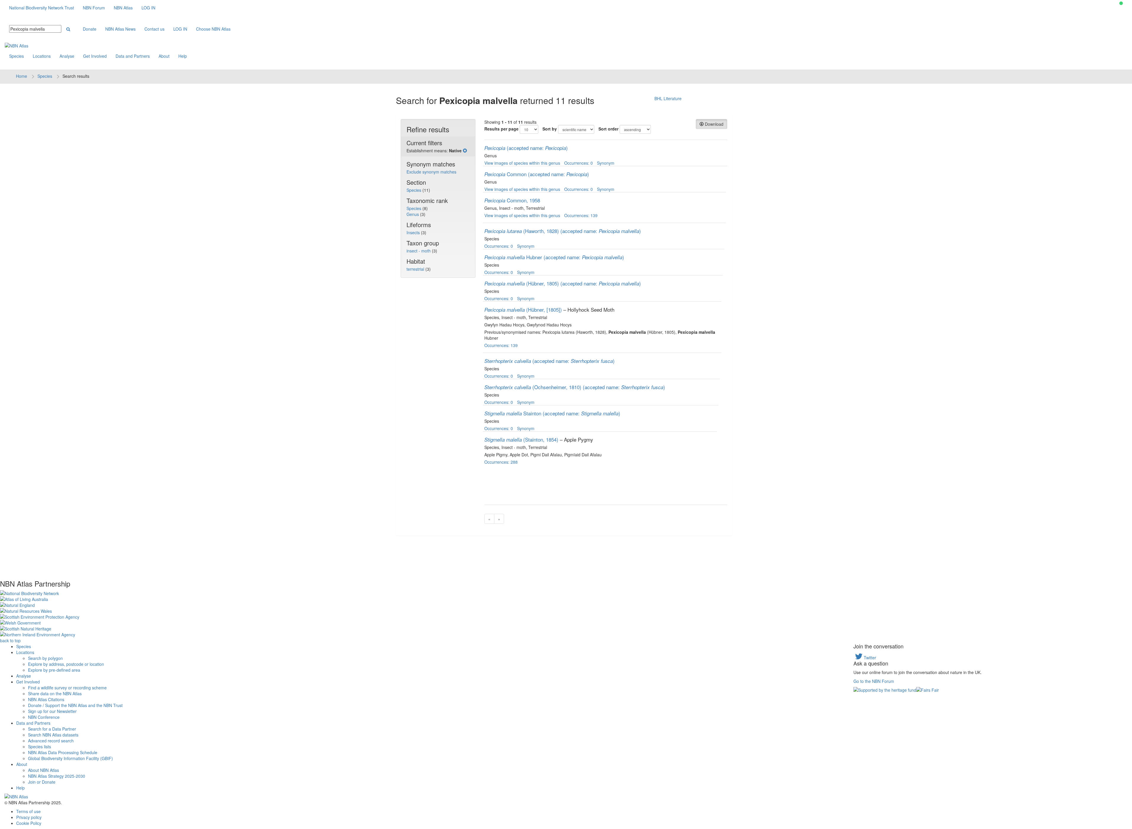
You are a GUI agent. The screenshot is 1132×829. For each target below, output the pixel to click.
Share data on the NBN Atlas (55, 693)
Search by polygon (45, 658)
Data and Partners (133, 56)
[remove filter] (465, 150)
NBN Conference (44, 717)
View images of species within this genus (522, 163)
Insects (414, 232)
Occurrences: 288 (501, 462)
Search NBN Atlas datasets (53, 735)
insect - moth (419, 251)
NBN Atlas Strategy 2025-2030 (56, 776)
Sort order (608, 129)
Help (182, 56)
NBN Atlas (123, 8)
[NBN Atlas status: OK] (1121, 3)
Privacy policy (29, 817)
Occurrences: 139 (581, 215)
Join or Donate (41, 782)
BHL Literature (668, 98)
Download (713, 124)
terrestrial (416, 269)
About (164, 56)
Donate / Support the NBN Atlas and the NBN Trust (75, 705)
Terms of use (28, 811)
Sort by (549, 129)
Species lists (39, 746)
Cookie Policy (28, 823)
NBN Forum (94, 8)
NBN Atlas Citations (46, 699)
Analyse (67, 56)
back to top (10, 640)
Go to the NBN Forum (873, 681)
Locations (42, 56)
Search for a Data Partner (52, 729)
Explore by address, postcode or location (66, 664)
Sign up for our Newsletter (52, 711)
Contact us (154, 29)
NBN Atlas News (120, 29)
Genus (413, 214)
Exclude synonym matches (431, 172)
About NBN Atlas (43, 770)
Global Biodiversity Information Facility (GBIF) (70, 758)
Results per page (501, 129)
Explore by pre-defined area (54, 670)
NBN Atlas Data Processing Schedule (62, 752)
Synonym (605, 163)
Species (16, 56)
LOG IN (148, 8)
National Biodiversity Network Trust (41, 8)
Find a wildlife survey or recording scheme (67, 688)
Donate (89, 29)
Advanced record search (51, 741)
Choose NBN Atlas (213, 29)
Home (21, 76)
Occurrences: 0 (578, 163)
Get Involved (95, 56)
